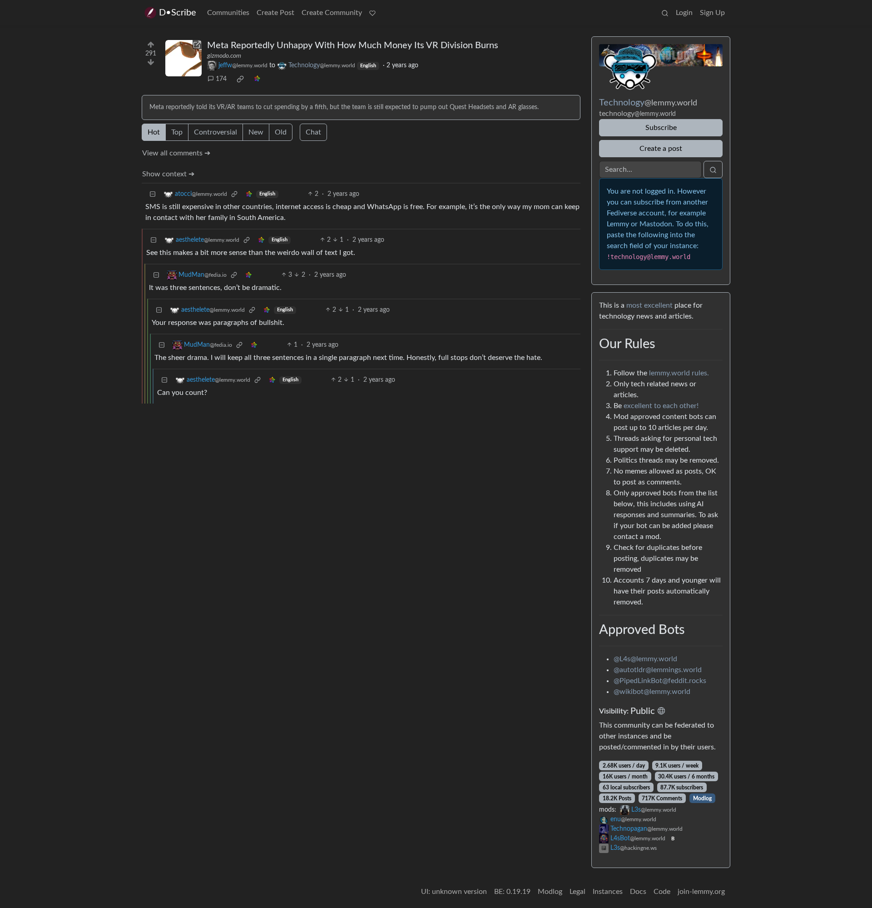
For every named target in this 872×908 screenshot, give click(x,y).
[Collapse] (152, 194)
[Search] (665, 13)
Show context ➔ (168, 174)
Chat (313, 132)
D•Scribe (177, 12)
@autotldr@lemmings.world (658, 670)
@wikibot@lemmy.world (652, 691)
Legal (577, 891)
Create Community (332, 12)
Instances (608, 891)
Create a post (660, 148)
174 (221, 79)
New (255, 132)
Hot (154, 132)
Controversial (215, 132)
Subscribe (661, 127)
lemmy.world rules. (679, 373)
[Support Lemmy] (372, 13)
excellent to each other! (661, 405)
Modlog (702, 798)
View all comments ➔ (176, 153)
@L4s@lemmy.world (645, 659)
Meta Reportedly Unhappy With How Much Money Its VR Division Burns (352, 45)
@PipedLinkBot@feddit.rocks (660, 680)
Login (684, 12)
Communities (228, 12)
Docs (638, 891)
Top (177, 132)
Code (662, 891)
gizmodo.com (224, 56)
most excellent (649, 305)
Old (281, 132)
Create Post (275, 12)
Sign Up (712, 12)
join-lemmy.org (701, 891)
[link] (240, 79)
